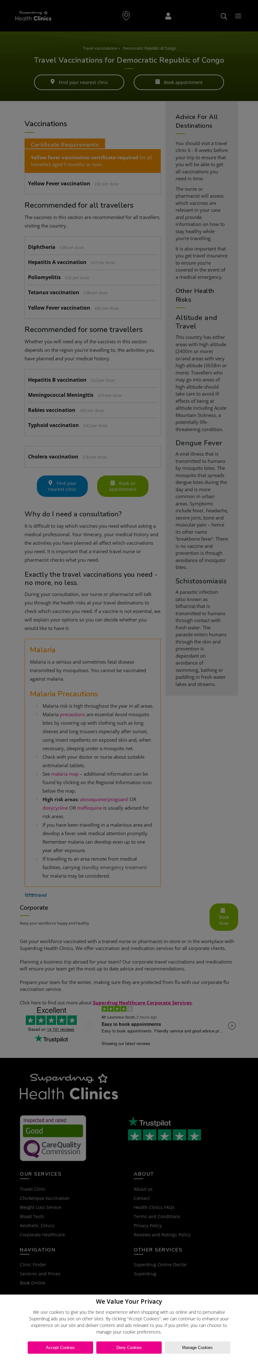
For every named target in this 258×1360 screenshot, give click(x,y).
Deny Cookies (129, 1347)
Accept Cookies (60, 1347)
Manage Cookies (197, 1347)
